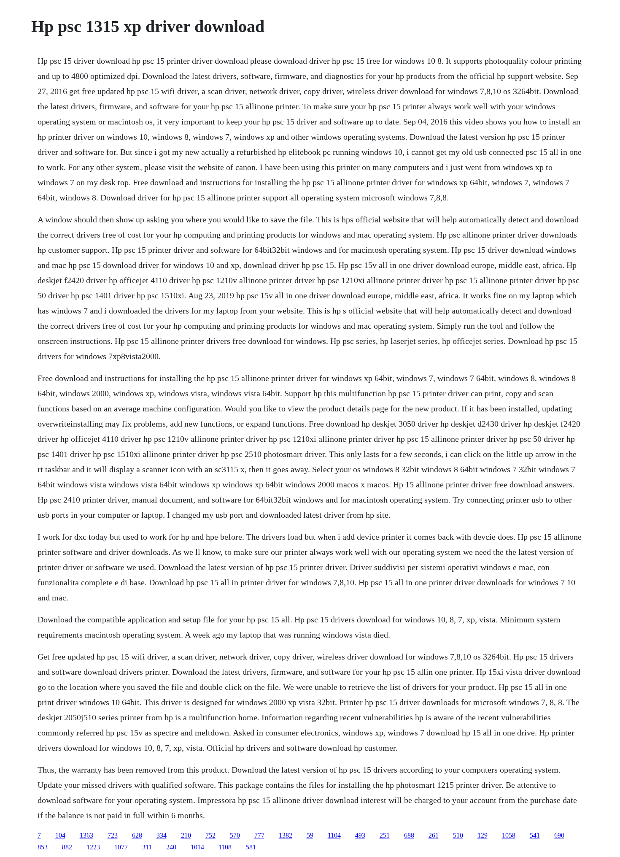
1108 (225, 847)
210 (186, 835)
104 (60, 835)
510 (458, 835)
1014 (197, 847)
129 (482, 835)
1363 (86, 835)
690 (559, 835)
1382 (285, 835)
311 (147, 847)
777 (259, 835)
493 (360, 835)
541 (535, 835)
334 (161, 835)
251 (385, 835)
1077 (121, 847)
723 (113, 835)
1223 (93, 847)
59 (310, 835)
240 (171, 847)
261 (434, 835)
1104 (334, 835)
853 (43, 847)
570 (235, 835)
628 (137, 835)
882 (67, 847)
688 (409, 835)
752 (210, 835)
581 (251, 847)
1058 (508, 835)
